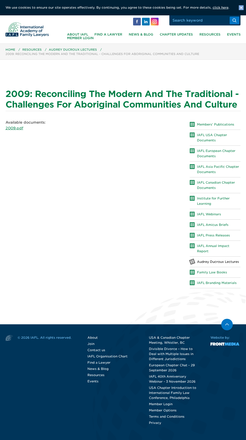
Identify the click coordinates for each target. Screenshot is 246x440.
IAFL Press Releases (213, 235)
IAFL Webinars (209, 214)
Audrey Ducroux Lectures (73, 49)
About (92, 337)
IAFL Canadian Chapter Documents (216, 185)
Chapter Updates (176, 34)
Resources (210, 34)
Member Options (163, 410)
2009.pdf (14, 128)
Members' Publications (215, 124)
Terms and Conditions (166, 416)
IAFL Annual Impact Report (213, 248)
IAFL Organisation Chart (107, 356)
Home (10, 49)
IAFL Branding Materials (217, 283)
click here (220, 7)
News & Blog (141, 34)
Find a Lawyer (108, 34)
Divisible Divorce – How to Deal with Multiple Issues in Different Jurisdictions (171, 354)
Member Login (80, 38)
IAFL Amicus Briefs (212, 225)
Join (90, 344)
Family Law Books (212, 272)
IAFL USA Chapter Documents (212, 137)
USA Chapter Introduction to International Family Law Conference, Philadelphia (172, 393)
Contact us (96, 350)
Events (234, 34)
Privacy (155, 423)
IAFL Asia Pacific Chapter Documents (218, 169)
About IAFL (77, 34)
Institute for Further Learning (213, 201)
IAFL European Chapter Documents (216, 153)
